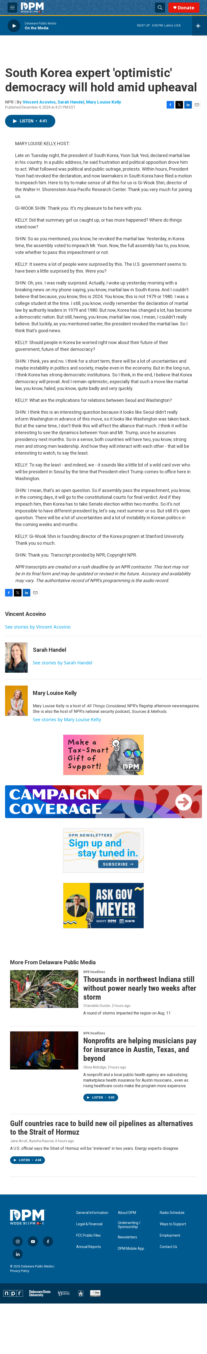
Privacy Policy (19, 1271)
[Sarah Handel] (16, 657)
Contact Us (168, 1247)
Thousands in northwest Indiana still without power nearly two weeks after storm (139, 988)
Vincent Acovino (39, 102)
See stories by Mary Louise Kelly (67, 719)
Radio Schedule (172, 1213)
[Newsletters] (103, 850)
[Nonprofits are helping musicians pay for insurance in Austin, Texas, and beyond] (44, 1050)
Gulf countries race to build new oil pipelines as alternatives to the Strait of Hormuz (101, 1128)
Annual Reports (88, 1247)
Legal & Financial (89, 1224)
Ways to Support (173, 1224)
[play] (14, 26)
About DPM (127, 1213)
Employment (170, 1235)
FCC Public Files (88, 1235)
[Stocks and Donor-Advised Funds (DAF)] (103, 755)
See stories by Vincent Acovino (38, 627)
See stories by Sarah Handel (62, 663)
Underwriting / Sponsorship (129, 1225)
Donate (186, 7)
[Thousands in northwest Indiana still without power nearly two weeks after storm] (44, 989)
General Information (92, 1213)
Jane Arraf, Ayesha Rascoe (32, 1141)
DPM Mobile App (131, 1249)
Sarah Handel (71, 102)
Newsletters (127, 1237)
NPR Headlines (94, 972)
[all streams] (199, 26)
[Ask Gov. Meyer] (103, 905)
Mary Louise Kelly (103, 102)
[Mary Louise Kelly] (16, 701)
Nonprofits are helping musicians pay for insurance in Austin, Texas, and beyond (139, 1049)
